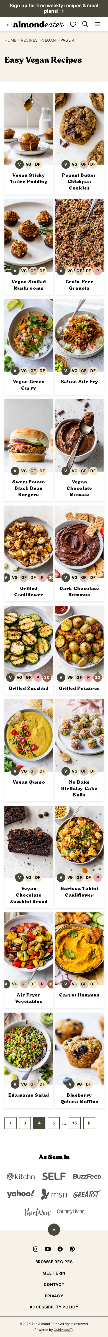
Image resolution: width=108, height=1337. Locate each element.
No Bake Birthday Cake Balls (79, 788)
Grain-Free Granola (79, 285)
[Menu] (97, 24)
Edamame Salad (28, 1095)
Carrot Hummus (79, 995)
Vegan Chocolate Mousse (79, 488)
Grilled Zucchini (29, 688)
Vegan (49, 40)
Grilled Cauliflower (28, 591)
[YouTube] (48, 1249)
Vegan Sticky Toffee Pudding (28, 178)
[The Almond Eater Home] (35, 24)
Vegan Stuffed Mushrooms (28, 285)
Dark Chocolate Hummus (79, 591)
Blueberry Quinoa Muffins (79, 1098)
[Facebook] (60, 1249)
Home (10, 40)
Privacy (54, 1295)
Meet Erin (54, 1273)
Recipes (29, 40)
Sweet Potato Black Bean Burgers (28, 488)
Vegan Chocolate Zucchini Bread (29, 894)
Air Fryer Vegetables (29, 998)
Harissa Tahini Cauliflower (79, 891)
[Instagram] (36, 1249)
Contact (54, 1284)
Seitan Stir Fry (79, 382)
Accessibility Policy (54, 1307)
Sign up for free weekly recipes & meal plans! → (54, 8)
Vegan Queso (28, 782)
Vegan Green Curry (29, 385)
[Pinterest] (72, 1249)
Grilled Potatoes (79, 688)
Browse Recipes (54, 1261)
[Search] (85, 24)
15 (74, 1123)
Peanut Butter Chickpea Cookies (79, 181)
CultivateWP (63, 1330)
